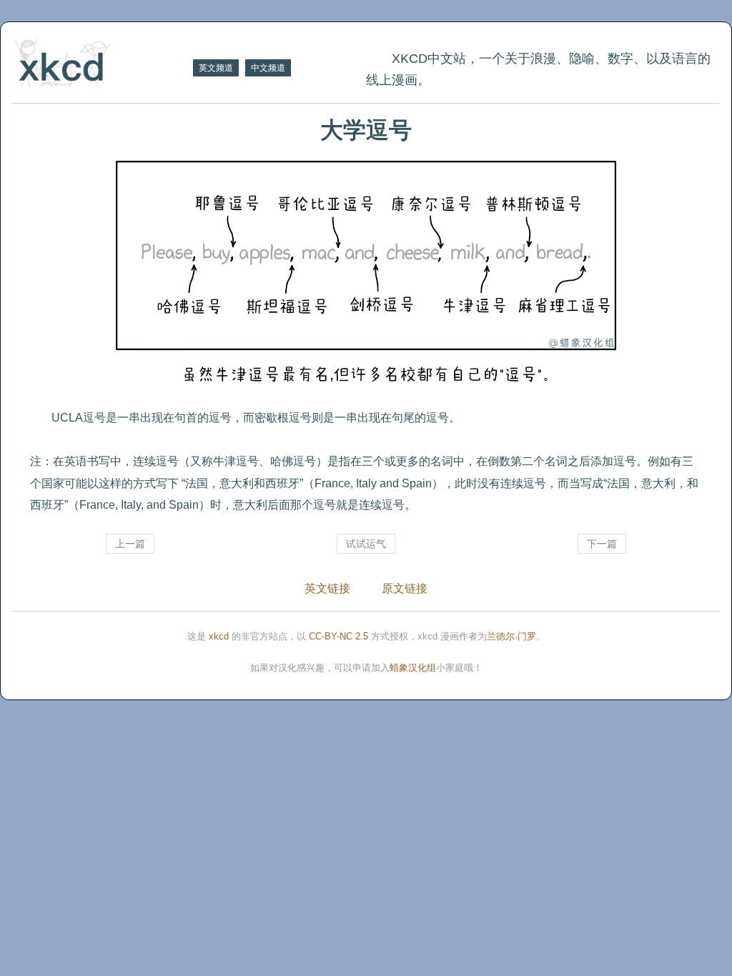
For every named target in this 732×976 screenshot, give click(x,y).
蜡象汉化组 (413, 667)
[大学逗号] (366, 279)
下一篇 (602, 543)
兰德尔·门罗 (511, 636)
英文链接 (327, 588)
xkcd (219, 636)
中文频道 (268, 68)
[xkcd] (100, 65)
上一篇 (130, 543)
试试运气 (366, 543)
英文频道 (216, 68)
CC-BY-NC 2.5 (338, 636)
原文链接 (404, 588)
